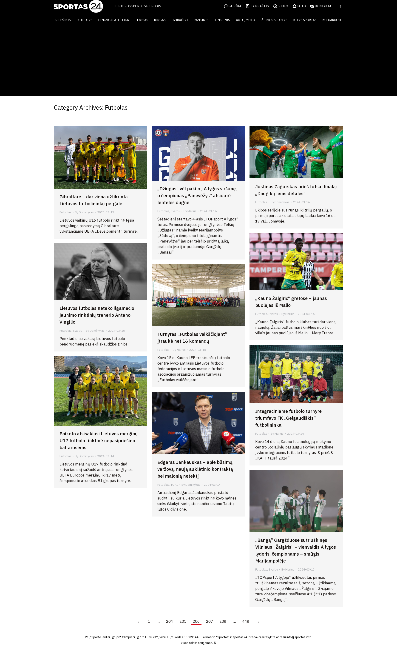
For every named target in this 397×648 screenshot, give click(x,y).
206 (196, 621)
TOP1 (174, 485)
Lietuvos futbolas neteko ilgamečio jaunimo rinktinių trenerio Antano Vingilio (97, 315)
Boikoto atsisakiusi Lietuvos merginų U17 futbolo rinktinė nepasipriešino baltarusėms (99, 441)
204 (169, 621)
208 (222, 621)
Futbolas (65, 212)
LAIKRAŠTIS (260, 6)
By (84, 212)
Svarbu (175, 211)
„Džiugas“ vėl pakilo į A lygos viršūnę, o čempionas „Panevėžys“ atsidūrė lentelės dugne (197, 196)
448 (245, 621)
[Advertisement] (198, 61)
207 (209, 621)
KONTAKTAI (324, 6)
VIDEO (283, 6)
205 (182, 621)
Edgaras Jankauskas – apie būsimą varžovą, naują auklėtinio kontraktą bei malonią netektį (195, 469)
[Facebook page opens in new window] (340, 6)
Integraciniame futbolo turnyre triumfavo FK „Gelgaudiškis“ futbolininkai (288, 418)
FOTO (302, 6)
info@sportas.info (298, 637)
